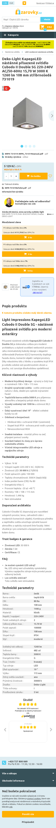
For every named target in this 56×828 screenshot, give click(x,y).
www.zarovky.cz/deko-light (31, 212)
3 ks (30, 237)
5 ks (30, 254)
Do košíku (36, 176)
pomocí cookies (34, 799)
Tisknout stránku (11, 184)
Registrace (40, 3)
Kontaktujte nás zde (25, 204)
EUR (11, 3)
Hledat (47, 19)
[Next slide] (51, 115)
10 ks (30, 271)
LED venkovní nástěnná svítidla (39, 52)
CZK (5, 3)
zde (11, 807)
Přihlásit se (50, 3)
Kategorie (13, 35)
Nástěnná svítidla (12, 52)
